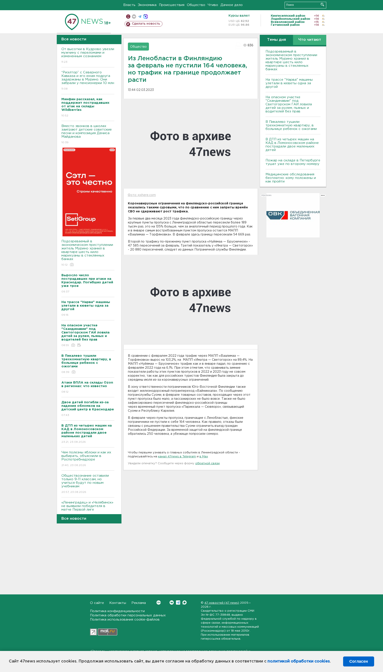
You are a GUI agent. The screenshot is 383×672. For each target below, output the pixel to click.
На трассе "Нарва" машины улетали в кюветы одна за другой (289, 83)
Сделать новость (146, 23)
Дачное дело (232, 5)
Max (184, 602)
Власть (129, 5)
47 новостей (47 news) (221, 603)
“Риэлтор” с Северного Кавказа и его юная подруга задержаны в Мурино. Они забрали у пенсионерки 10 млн (87, 80)
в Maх (203, 456)
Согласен (358, 661)
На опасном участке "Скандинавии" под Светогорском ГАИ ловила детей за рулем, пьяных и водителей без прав (289, 104)
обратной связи (207, 463)
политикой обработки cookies (299, 661)
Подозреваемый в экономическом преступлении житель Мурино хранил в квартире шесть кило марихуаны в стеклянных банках (87, 253)
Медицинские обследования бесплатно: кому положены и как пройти (291, 178)
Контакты (117, 602)
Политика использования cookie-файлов (125, 619)
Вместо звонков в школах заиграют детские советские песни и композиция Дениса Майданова (86, 134)
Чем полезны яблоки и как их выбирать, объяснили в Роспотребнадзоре (86, 458)
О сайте (97, 602)
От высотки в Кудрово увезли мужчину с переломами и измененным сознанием (87, 55)
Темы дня (276, 39)
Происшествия (171, 5)
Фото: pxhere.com (142, 195)
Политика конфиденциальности (117, 611)
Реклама (138, 602)
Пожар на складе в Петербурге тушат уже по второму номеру (293, 162)
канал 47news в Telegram (177, 456)
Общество (196, 5)
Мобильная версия (128, 16)
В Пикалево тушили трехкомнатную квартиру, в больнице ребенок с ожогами (291, 125)
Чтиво (213, 5)
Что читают (309, 39)
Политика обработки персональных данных (128, 615)
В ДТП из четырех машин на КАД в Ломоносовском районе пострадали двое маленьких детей (292, 144)
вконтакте (134, 16)
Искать (322, 4)
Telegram (178, 602)
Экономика (147, 5)
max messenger (145, 16)
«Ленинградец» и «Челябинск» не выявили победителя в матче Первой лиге (87, 509)
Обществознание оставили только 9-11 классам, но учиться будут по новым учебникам (85, 483)
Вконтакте (172, 602)
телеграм (140, 16)
